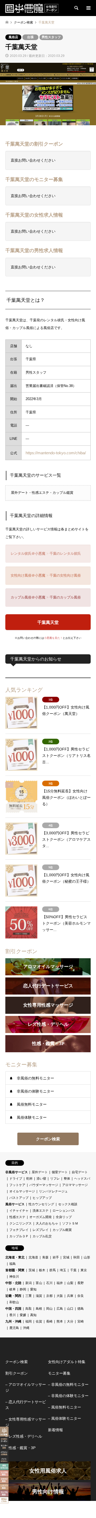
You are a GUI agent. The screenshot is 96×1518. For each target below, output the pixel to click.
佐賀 (39, 1321)
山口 (70, 1308)
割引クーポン (16, 1373)
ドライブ (15, 1178)
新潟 (28, 1283)
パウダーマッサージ (43, 1185)
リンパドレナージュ (53, 1191)
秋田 (76, 1257)
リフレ (55, 1178)
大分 (70, 1321)
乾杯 (29, 1178)
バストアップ (19, 1198)
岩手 (56, 1257)
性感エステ (17, 1217)
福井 (60, 1283)
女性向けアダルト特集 (66, 1362)
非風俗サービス (16, 1172)
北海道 (33, 1257)
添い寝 (41, 1178)
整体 (67, 1178)
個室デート (60, 1172)
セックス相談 (67, 1204)
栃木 (42, 1270)
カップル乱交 (42, 1236)
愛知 (33, 1289)
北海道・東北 (15, 1257)
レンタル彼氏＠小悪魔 (28, 553)
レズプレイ (41, 1230)
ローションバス (64, 1210)
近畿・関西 (13, 1296)
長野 (80, 1283)
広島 (60, 1308)
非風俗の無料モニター (35, 1078)
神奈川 (14, 1276)
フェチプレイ (19, 1230)
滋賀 (39, 1296)
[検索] (76, 8)
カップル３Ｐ (19, 1236)
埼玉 (63, 1270)
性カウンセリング (41, 1204)
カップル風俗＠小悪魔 (28, 597)
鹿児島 (14, 1328)
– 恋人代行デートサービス (25, 1405)
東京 (84, 1270)
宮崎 (80, 1321)
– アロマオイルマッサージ (25, 1387)
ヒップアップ (42, 1198)
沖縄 (26, 1328)
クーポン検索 (48, 1139)
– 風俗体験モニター (64, 1418)
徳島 (80, 1308)
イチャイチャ (19, 1210)
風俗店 (13, 37)
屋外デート (40, 1172)
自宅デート (80, 1172)
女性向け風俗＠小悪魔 (28, 575)
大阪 (60, 1296)
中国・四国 (13, 1308)
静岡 (23, 1289)
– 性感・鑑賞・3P (20, 1448)
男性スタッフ (51, 37)
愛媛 (23, 1315)
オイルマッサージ (22, 1191)
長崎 (49, 1321)
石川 (49, 1283)
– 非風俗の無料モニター (68, 1384)
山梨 (70, 1283)
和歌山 (14, 1302)
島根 (39, 1308)
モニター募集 (59, 1373)
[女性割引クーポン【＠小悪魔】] (31, 8)
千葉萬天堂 (48, 622)
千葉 (73, 1270)
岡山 (49, 1308)
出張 (30, 37)
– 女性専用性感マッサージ (25, 1422)
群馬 (52, 1270)
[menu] (88, 8)
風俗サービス (15, 1204)
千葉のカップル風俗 (65, 597)
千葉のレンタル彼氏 (65, 553)
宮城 (66, 1257)
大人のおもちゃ (47, 1223)
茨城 (32, 1270)
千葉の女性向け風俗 (65, 575)
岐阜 (12, 1289)
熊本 (60, 1321)
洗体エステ (41, 1210)
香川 (12, 1315)
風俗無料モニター (32, 1104)
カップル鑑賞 (62, 1230)
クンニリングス (20, 1223)
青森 (45, 1257)
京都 (49, 1296)
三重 (28, 1296)
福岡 (28, 1321)
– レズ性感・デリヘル (23, 1436)
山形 (87, 1257)
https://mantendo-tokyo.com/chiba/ (56, 453)
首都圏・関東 (15, 1270)
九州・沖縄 (13, 1321)
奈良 (80, 1296)
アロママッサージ (75, 1185)
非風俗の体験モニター (35, 1091)
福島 (12, 1264)
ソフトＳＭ (70, 1223)
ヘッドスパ (82, 1178)
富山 (39, 1283)
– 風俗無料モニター (64, 1407)
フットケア (17, 1185)
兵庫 (70, 1296)
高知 (33, 1315)
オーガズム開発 (40, 1217)
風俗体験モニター (32, 1117)
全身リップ (64, 1217)
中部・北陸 (13, 1283)
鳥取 (28, 1308)
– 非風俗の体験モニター (68, 1396)
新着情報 (55, 1430)
